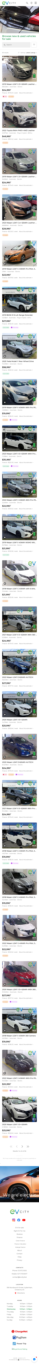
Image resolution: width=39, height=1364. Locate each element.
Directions (21, 1293)
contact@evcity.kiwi (19, 1277)
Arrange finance (20, 1247)
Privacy (19, 1260)
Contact (19, 1254)
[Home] (9, 3)
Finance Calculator (20, 1244)
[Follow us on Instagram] (13, 1220)
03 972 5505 (22, 1270)
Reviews (19, 1234)
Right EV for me (19, 1231)
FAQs (19, 1257)
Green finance (20, 1241)
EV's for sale (19, 1228)
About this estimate (25, 93)
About (19, 1250)
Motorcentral (25, 1359)
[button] (27, 3)
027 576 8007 (22, 1274)
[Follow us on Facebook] (18, 1220)
